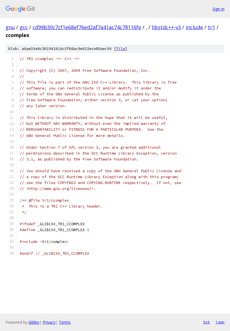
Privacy (49, 322)
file (120, 48)
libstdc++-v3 (166, 27)
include (194, 27)
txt (206, 322)
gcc (24, 27)
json (219, 322)
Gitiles (33, 322)
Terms (65, 322)
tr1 (211, 27)
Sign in (218, 9)
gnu (10, 27)
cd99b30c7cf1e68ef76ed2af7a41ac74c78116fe (87, 27)
